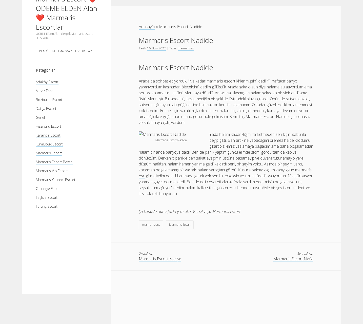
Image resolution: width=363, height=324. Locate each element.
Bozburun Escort (49, 99)
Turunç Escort (47, 206)
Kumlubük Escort (49, 144)
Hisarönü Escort (48, 126)
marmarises (186, 48)
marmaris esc (151, 225)
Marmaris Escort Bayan (54, 162)
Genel (40, 117)
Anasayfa (147, 26)
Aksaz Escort (46, 90)
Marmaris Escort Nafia (293, 259)
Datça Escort (46, 108)
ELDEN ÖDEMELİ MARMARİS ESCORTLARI (64, 51)
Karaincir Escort (48, 135)
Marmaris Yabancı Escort (55, 179)
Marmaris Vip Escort (52, 170)
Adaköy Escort (47, 82)
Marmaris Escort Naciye (160, 259)
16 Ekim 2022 (156, 48)
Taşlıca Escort (47, 197)
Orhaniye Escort (48, 188)
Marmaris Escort (49, 153)
